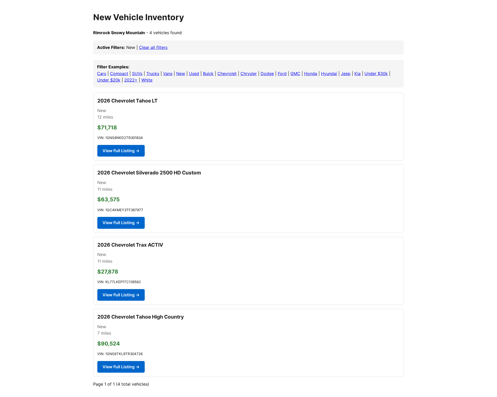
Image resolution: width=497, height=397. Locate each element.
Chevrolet (227, 73)
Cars (101, 73)
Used (194, 73)
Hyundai (329, 73)
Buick (208, 73)
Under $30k (376, 73)
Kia (357, 73)
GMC (295, 73)
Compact (119, 73)
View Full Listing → (121, 150)
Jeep (345, 73)
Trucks (152, 73)
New (180, 73)
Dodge (267, 73)
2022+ (130, 80)
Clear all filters (153, 47)
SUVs (137, 73)
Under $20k (108, 80)
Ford (282, 73)
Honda (310, 73)
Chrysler (248, 73)
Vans (167, 73)
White (146, 80)
